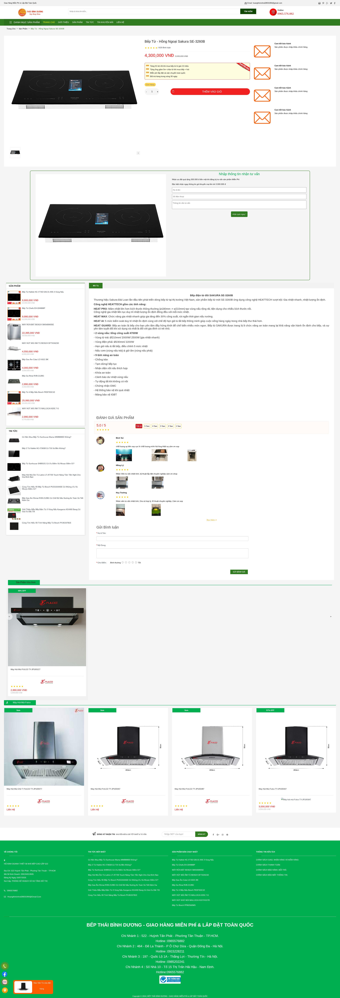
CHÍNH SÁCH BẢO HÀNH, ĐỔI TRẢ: (271, 870)
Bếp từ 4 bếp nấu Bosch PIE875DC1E (38, 392)
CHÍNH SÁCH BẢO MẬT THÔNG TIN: (272, 875)
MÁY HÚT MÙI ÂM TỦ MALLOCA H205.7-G (40, 408)
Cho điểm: (102, 563)
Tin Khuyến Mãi (105, 22)
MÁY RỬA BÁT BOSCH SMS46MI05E (38, 324)
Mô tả (96, 286)
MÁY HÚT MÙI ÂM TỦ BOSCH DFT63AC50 (40, 343)
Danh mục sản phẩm (27, 22)
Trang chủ (11, 29)
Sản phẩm (23, 29)
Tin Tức (90, 22)
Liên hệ (120, 22)
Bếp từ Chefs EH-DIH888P (33, 308)
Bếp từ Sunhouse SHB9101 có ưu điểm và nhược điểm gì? (48, 463)
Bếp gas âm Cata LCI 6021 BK (35, 359)
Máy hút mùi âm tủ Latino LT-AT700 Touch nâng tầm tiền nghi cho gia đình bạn (51, 476)
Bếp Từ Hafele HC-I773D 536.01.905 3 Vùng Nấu (43, 292)
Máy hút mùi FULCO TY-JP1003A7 (105, 789)
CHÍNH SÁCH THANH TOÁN (268, 865)
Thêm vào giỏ (212, 91)
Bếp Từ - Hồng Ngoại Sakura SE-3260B (47, 29)
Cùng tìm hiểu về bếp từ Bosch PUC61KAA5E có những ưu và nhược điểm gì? (50, 488)
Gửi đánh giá (239, 572)
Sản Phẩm (77, 22)
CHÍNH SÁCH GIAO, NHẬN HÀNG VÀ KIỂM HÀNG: (277, 860)
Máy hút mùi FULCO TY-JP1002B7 (189, 789)
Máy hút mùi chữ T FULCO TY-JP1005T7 (24, 789)
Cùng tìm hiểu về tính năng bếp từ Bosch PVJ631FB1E (46, 523)
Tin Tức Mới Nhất (97, 852)
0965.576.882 (286, 13)
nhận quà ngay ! (239, 214)
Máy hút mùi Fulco (22, 702)
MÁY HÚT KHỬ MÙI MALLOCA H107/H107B (191, 900)
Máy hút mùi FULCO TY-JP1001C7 (25, 669)
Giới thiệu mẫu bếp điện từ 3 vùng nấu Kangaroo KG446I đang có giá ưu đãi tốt (51, 510)
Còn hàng (150, 85)
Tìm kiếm (248, 11)
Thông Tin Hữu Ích (265, 852)
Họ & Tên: (102, 533)
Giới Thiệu (63, 22)
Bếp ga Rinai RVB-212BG (33, 376)
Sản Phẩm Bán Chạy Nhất (185, 852)
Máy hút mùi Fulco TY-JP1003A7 (273, 789)
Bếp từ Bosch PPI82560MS (184, 905)
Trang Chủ (49, 22)
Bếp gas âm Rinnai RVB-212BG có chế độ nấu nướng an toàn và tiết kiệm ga (52, 499)
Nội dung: (102, 545)
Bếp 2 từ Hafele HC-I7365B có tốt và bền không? (44, 448)
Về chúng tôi (10, 852)
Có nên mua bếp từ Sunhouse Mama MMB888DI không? (46, 437)
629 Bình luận (165, 47)
